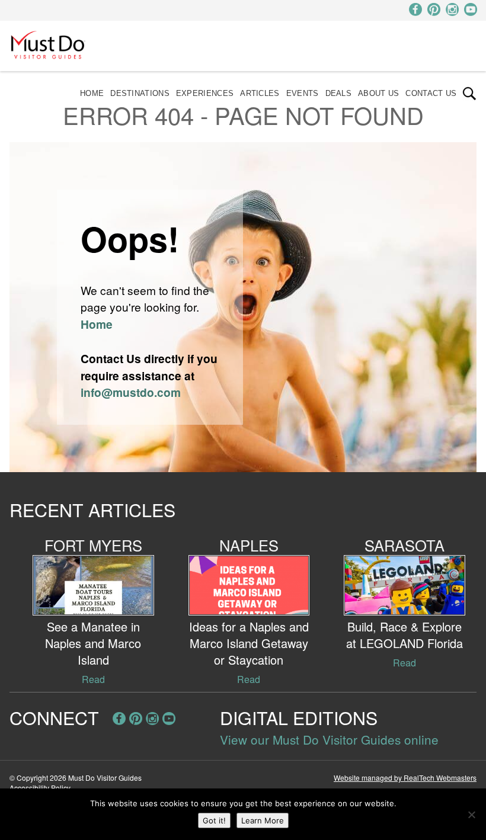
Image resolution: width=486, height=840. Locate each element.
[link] (469, 93)
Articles (259, 93)
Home (92, 93)
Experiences (205, 93)
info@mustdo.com (131, 392)
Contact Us (430, 93)
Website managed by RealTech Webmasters (405, 777)
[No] (471, 814)
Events (302, 93)
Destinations (140, 93)
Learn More (262, 820)
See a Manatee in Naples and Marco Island (93, 643)
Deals (338, 93)
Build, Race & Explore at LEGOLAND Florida (404, 635)
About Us (378, 93)
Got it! (214, 820)
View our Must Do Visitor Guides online (329, 739)
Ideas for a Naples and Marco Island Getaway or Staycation (249, 643)
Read (93, 679)
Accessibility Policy (40, 788)
